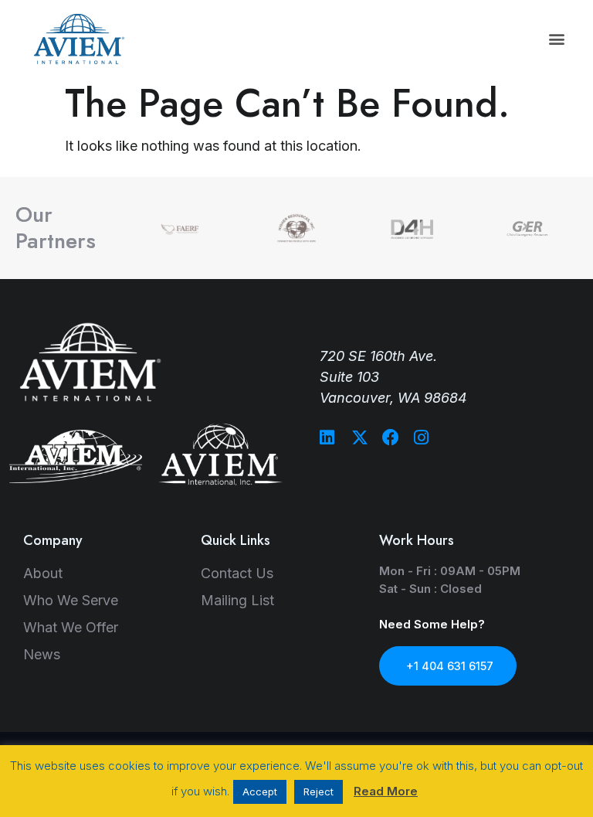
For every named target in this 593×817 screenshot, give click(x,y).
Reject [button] (318, 791)
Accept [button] (259, 791)
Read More (386, 791)
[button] (557, 39)
